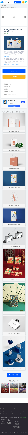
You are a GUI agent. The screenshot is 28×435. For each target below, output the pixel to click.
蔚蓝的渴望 (7, 33)
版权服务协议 (6, 64)
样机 (10, 5)
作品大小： (6, 91)
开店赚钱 (14, 106)
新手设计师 (23, 417)
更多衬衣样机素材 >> (14, 375)
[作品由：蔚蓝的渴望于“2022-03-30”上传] (5, 101)
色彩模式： (6, 89)
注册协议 (17, 423)
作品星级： (6, 84)
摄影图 (22, 386)
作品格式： (6, 86)
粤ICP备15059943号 (15, 432)
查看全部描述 (6, 56)
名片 (14, 386)
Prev (3, 17)
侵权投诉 (12, 64)
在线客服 (3, 423)
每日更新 (9, 423)
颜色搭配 (9, 422)
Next (24, 17)
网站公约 (17, 424)
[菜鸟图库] (5, 2)
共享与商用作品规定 (16, 426)
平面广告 (6, 5)
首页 (2, 5)
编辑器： (6, 94)
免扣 (5, 386)
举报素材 (17, 64)
